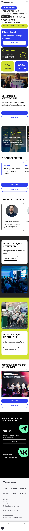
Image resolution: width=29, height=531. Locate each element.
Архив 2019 (23, 493)
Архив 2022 (14, 496)
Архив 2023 (14, 493)
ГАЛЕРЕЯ (5, 496)
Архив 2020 (23, 490)
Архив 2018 (23, 496)
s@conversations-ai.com (13, 510)
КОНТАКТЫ (6, 499)
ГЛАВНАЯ (5, 485)
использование (20, 523)
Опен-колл (9, 50)
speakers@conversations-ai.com (11, 506)
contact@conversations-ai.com (10, 503)
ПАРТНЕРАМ (6, 490)
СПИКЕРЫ (5, 488)
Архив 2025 (14, 488)
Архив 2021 (23, 488)
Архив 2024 (14, 490)
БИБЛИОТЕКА (6, 493)
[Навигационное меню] (27, 1)
